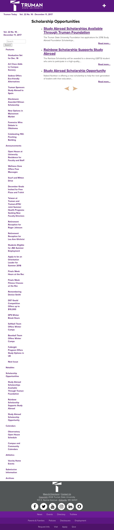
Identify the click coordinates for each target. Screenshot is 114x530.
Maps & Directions (51, 494)
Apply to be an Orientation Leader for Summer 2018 (15, 261)
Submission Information (11, 471)
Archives (10, 478)
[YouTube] (52, 506)
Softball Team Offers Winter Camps (14, 327)
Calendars (11, 426)
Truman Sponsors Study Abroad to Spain (16, 90)
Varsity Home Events (14, 462)
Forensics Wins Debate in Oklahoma (15, 125)
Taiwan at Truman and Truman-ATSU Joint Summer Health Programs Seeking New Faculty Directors (16, 207)
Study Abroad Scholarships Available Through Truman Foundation (16, 388)
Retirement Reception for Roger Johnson (15, 224)
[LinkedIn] (70, 506)
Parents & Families (36, 520)
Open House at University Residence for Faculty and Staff (16, 156)
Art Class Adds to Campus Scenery (15, 67)
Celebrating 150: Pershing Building (16, 137)
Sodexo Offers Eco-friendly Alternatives (15, 78)
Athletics (10, 455)
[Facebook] (35, 506)
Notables (10, 367)
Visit (56, 527)
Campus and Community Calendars (14, 446)
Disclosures (65, 520)
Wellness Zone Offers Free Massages (15, 169)
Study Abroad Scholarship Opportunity (14, 417)
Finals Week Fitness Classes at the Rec (15, 283)
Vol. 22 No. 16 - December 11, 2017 (36, 14)
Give (74, 527)
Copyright (43, 497)
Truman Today (10, 14)
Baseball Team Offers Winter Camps (15, 338)
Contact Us (66, 494)
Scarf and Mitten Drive (16, 179)
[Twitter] (43, 506)
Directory (61, 514)
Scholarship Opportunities (12, 375)
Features (10, 49)
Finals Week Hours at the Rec (16, 273)
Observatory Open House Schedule (14, 434)
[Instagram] (61, 506)
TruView (73, 514)
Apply (64, 527)
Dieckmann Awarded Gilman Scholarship (16, 102)
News (39, 514)
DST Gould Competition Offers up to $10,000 (14, 305)
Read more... (104, 43)
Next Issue (13, 362)
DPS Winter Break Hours (14, 316)
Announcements (13, 146)
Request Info (44, 527)
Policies (52, 520)
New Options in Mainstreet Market (15, 113)
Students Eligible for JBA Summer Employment (16, 248)
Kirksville (63, 500)
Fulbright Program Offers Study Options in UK (16, 351)
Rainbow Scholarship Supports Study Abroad (15, 404)
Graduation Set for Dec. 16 (15, 57)
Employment (80, 520)
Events (50, 514)
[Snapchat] (79, 506)
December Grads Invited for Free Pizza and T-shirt (16, 189)
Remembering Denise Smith (14, 293)
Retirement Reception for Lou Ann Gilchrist (16, 236)
